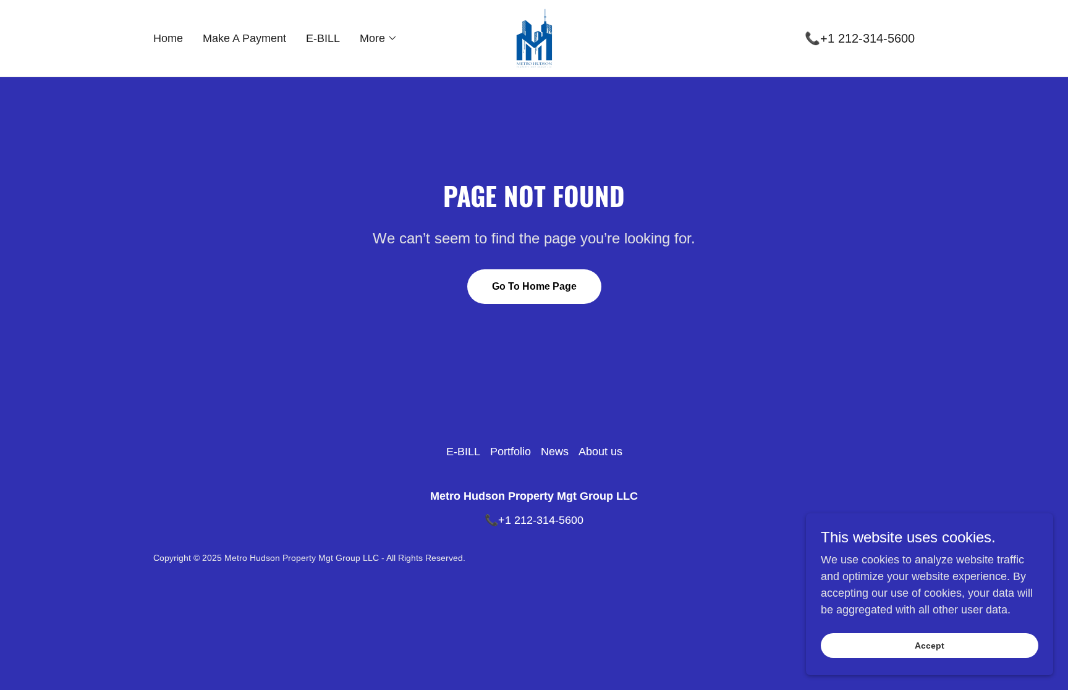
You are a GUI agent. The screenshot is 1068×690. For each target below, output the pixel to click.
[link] (534, 38)
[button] (378, 38)
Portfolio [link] (510, 451)
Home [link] (168, 38)
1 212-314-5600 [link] (871, 38)
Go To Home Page (534, 286)
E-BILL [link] (323, 38)
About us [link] (600, 451)
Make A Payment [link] (244, 38)
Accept (929, 645)
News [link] (555, 451)
